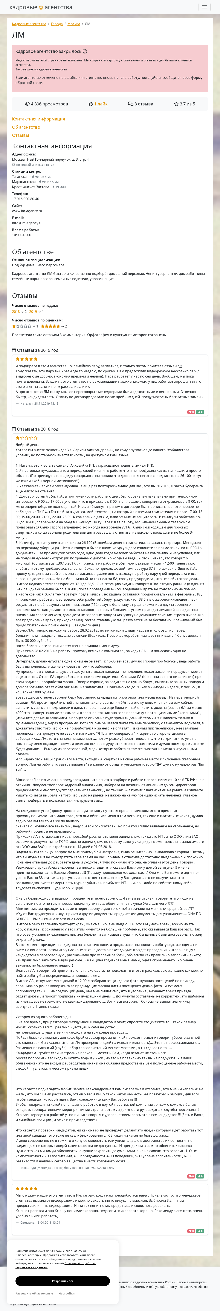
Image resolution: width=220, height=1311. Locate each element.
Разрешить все (63, 1281)
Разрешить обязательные (34, 1293)
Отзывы (20, 135)
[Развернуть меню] (205, 7)
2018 (16, 311)
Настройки (67, 1293)
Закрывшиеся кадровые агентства (41, 69)
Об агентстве (26, 127)
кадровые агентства (40, 7)
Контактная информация (38, 119)
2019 (33, 311)
